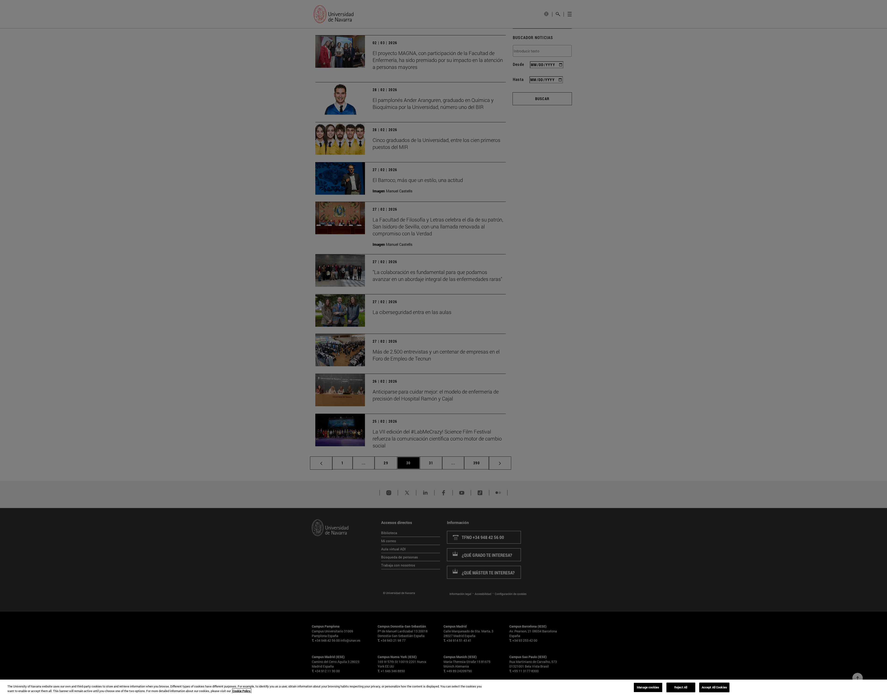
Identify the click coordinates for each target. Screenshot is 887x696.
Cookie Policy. (242, 691)
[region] (443, 688)
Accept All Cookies (714, 687)
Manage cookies (648, 687)
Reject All (680, 687)
